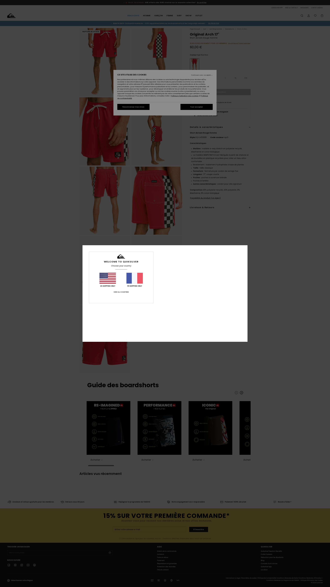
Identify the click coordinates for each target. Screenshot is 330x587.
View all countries (121, 292)
